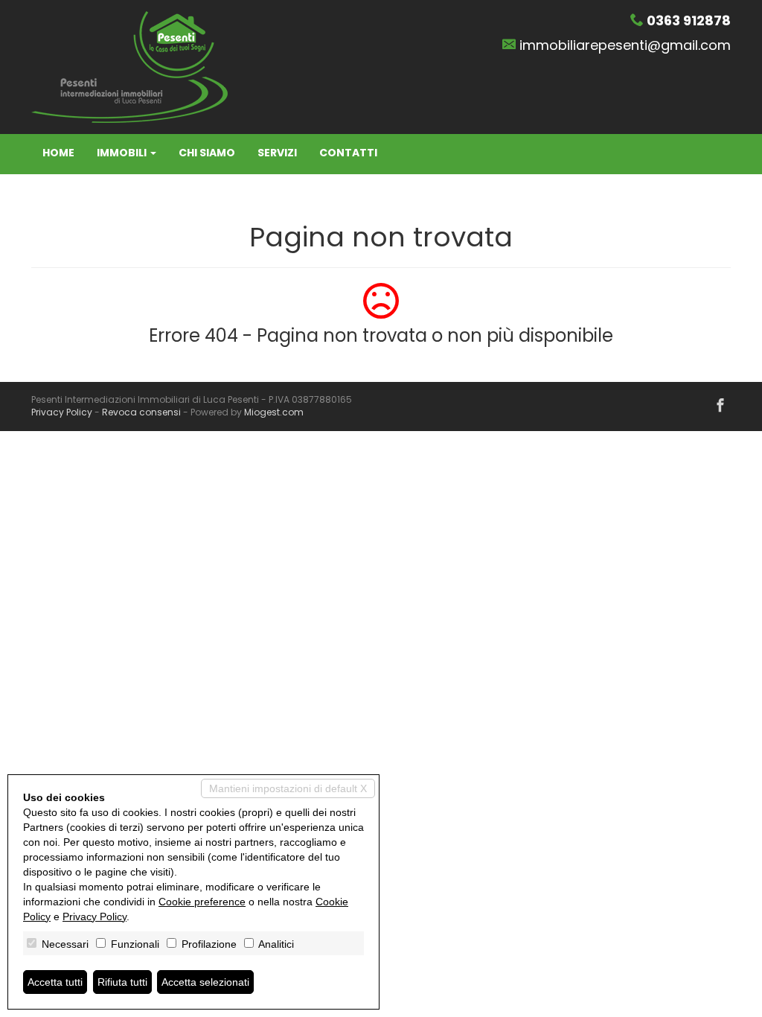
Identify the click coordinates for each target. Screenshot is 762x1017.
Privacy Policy (61, 412)
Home (58, 152)
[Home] (129, 66)
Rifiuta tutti (122, 982)
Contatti (348, 152)
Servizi (277, 152)
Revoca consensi (141, 412)
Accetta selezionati (205, 982)
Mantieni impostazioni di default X (288, 788)
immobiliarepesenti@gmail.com (625, 45)
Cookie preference (202, 902)
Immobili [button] (123, 152)
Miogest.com (274, 412)
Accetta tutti (55, 982)
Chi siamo (207, 152)
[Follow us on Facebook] (720, 406)
